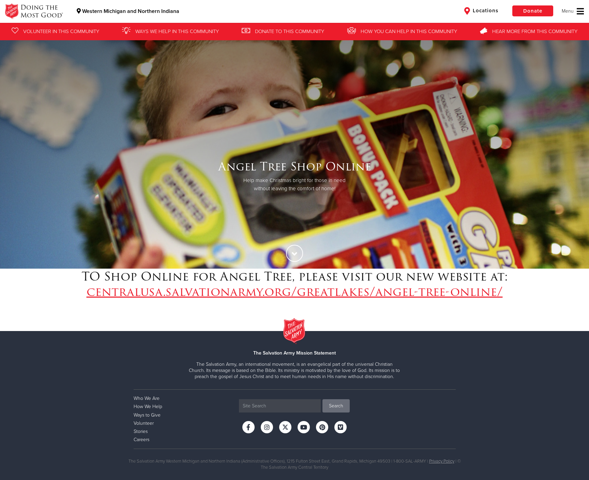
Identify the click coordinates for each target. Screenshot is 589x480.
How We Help (148, 406)
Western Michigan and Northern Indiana (130, 11)
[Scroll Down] (294, 253)
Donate (532, 11)
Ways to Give (147, 415)
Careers (141, 439)
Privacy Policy (441, 461)
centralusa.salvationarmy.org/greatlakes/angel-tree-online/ (295, 291)
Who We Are (147, 398)
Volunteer (144, 423)
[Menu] (573, 11)
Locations (484, 10)
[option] (294, 154)
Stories (141, 431)
